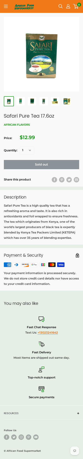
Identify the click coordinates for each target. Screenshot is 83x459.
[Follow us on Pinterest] (28, 437)
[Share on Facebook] (54, 179)
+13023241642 (48, 332)
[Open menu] (6, 6)
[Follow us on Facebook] (6, 437)
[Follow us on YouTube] (36, 437)
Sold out (41, 164)
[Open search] (60, 6)
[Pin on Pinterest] (61, 179)
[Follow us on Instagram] (21, 437)
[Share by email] (76, 179)
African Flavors (17, 124)
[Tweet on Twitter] (69, 179)
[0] (76, 6)
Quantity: (10, 150)
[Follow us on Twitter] (14, 437)
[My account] (68, 6)
